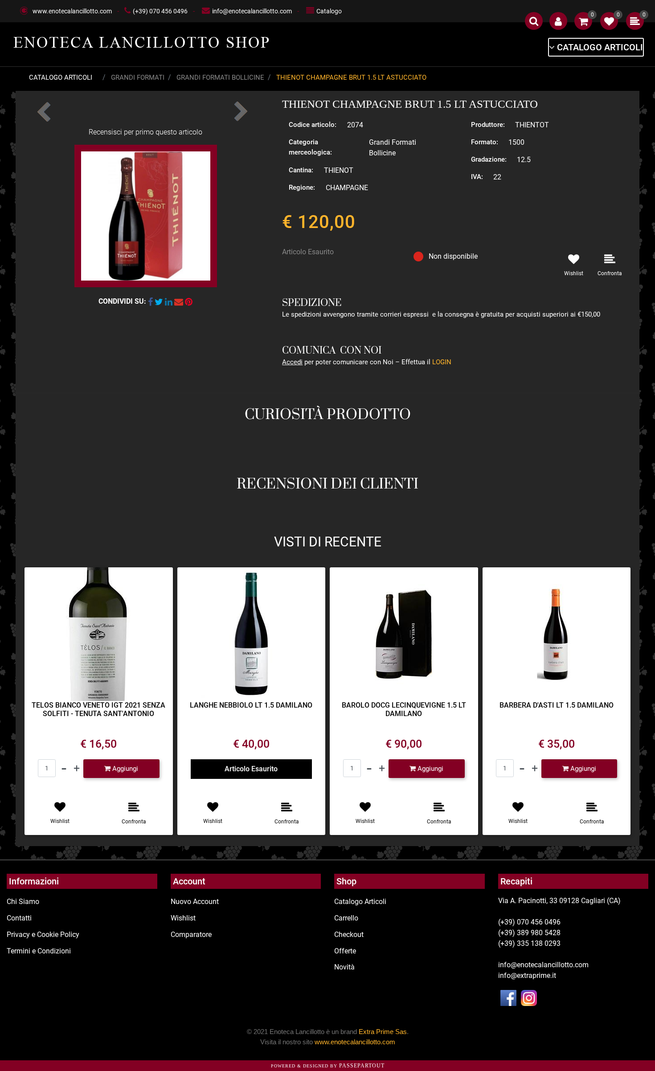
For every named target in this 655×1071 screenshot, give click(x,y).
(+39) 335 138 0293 (529, 943)
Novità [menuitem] (344, 967)
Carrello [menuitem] (346, 918)
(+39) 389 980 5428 (529, 932)
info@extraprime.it (527, 975)
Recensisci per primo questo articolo (145, 132)
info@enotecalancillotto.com (252, 11)
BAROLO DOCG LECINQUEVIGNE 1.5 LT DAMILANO (404, 709)
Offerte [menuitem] (345, 951)
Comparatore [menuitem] (191, 934)
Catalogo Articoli (60, 77)
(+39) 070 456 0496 (160, 11)
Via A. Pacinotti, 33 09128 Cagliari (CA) (559, 900)
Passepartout (362, 1066)
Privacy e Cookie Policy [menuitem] (43, 934)
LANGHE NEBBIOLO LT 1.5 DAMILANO (251, 705)
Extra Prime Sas (383, 1031)
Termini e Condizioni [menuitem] (39, 951)
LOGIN (441, 362)
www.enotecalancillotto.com (72, 11)
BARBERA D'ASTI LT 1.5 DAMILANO (556, 705)
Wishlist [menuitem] (183, 918)
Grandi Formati (137, 77)
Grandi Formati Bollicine (220, 77)
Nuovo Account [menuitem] (195, 901)
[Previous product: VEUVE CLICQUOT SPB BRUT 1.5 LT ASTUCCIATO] (44, 108)
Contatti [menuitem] (19, 918)
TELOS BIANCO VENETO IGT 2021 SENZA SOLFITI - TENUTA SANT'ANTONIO (98, 709)
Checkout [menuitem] (349, 934)
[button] (145, 215)
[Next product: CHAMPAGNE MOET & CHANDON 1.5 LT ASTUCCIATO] (239, 108)
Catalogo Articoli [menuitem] (360, 901)
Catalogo (329, 11)
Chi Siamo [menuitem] (23, 901)
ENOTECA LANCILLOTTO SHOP (141, 42)
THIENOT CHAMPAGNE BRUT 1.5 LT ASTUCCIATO (351, 77)
